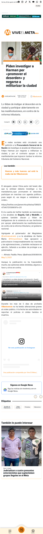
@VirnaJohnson (15, 239)
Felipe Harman (18, 407)
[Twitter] (19, 122)
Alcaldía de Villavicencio (7, 407)
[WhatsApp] (25, 122)
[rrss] (19, 2)
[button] (40, 396)
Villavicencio (37, 96)
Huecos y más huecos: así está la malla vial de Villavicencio (21, 172)
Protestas (27, 407)
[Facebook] (14, 122)
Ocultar (38, 5)
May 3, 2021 (6, 257)
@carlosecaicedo (8, 236)
